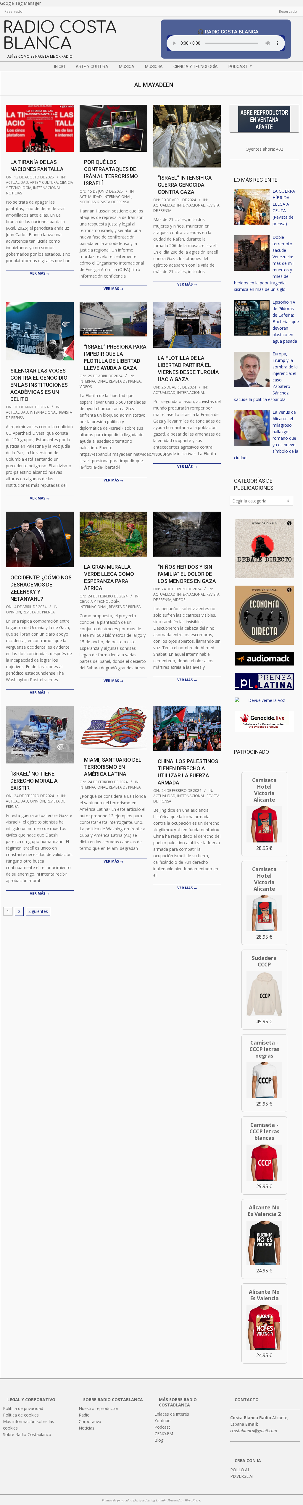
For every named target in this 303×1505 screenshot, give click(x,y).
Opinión (13, 612)
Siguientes (38, 911)
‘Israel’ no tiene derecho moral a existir (34, 781)
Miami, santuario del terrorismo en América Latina (112, 767)
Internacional (47, 187)
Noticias (14, 193)
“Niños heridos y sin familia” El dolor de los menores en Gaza (187, 574)
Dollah (161, 1500)
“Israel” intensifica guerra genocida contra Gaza (185, 185)
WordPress (192, 1500)
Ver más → (40, 273)
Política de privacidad (117, 1500)
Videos (86, 386)
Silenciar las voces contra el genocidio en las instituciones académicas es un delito (39, 385)
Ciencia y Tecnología (99, 601)
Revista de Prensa (113, 201)
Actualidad (17, 182)
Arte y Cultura (44, 182)
